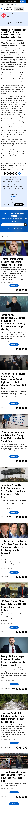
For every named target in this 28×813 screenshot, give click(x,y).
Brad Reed (3, 788)
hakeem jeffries (8, 290)
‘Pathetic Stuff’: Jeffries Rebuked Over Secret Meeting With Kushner (12, 261)
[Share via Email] (10, 173)
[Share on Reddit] (23, 290)
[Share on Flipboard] (20, 290)
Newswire (7, 4)
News (2, 290)
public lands (7, 747)
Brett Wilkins (4, 680)
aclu (12, 4)
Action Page (19, 204)
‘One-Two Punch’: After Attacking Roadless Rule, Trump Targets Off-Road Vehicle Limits (13, 717)
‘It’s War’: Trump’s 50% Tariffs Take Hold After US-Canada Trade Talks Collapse (14, 605)
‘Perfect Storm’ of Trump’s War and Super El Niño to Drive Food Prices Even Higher (13, 776)
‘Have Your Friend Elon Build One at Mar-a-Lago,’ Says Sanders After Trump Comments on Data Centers (13, 491)
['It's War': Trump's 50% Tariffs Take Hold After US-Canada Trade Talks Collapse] (14, 590)
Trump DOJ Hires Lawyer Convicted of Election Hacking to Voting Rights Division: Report (13, 660)
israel (6, 407)
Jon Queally (3, 282)
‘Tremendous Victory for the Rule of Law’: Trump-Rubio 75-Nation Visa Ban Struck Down (13, 437)
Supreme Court (9, 73)
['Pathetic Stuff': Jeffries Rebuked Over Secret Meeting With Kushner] (14, 247)
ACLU (16, 4)
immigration (7, 460)
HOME (2, 4)
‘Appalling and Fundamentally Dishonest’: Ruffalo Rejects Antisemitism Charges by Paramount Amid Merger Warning (13, 322)
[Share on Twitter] (8, 173)
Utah (2, 85)
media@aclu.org (13, 23)
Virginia (22, 81)
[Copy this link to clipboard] (13, 173)
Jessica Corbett (4, 739)
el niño (6, 796)
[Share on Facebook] (5, 173)
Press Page (8, 204)
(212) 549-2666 (14, 194)
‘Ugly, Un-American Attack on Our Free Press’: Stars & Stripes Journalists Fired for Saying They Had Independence (14, 547)
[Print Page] (16, 173)
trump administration (10, 688)
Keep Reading (14, 285)
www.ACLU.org (14, 196)
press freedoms (8, 576)
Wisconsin (4, 83)
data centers (8, 516)
